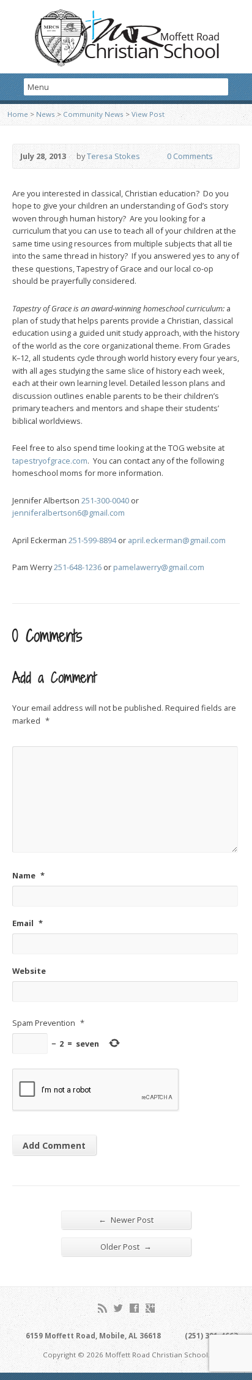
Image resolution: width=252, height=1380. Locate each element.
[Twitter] (118, 1308)
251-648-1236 (78, 567)
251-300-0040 (105, 500)
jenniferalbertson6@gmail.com (68, 512)
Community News (93, 114)
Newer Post (126, 1219)
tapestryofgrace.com (49, 460)
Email (27, 923)
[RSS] (102, 1308)
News (45, 114)
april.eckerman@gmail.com (177, 540)
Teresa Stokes (113, 155)
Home (17, 114)
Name (28, 875)
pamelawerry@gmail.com (158, 567)
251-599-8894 (92, 540)
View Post (148, 114)
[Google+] (150, 1308)
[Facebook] (134, 1308)
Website (29, 970)
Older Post (126, 1246)
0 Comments (157, 156)
